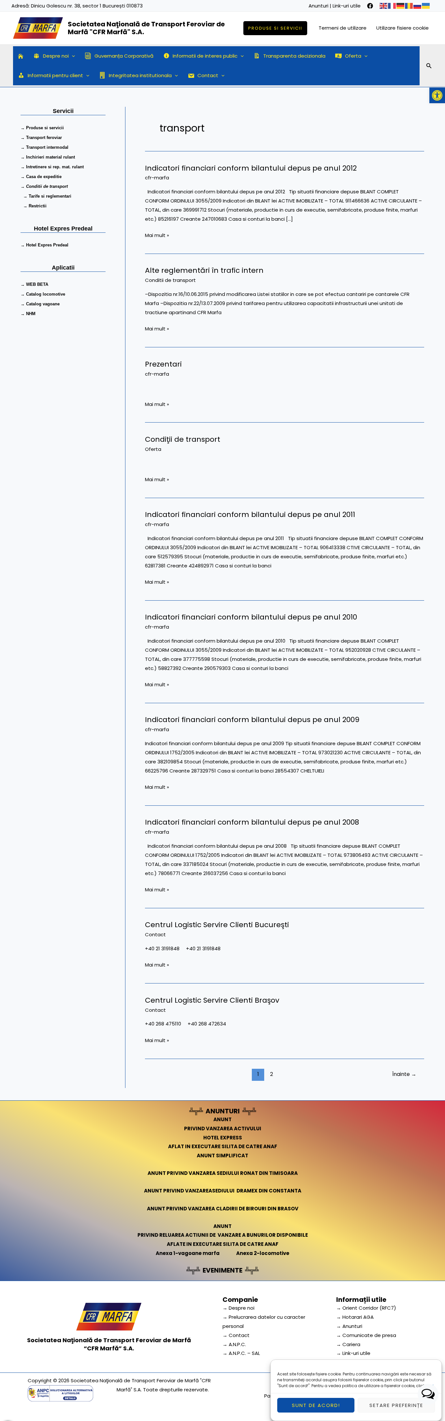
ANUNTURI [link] (223, 1111)
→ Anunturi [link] (349, 1326)
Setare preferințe (396, 1405)
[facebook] (370, 6)
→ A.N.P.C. (234, 1344)
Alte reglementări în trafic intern (204, 270)
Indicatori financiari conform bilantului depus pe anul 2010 (251, 617)
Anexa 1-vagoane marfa (188, 1253)
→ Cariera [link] (348, 1344)
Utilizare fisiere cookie (402, 27)
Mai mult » (157, 235)
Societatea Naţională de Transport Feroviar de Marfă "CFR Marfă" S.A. (146, 28)
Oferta (353, 55)
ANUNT (222, 1119)
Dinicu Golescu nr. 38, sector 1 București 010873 (87, 5)
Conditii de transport (170, 280)
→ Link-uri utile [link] (353, 1353)
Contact (207, 75)
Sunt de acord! (316, 1405)
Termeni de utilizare (342, 27)
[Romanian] (409, 5)
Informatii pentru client (55, 75)
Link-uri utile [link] (347, 5)
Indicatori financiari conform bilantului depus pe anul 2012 (251, 168)
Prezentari (163, 364)
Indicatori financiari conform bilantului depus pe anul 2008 (252, 822)
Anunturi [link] (318, 5)
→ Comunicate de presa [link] (366, 1335)
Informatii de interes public (205, 55)
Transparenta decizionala (294, 55)
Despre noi (56, 55)
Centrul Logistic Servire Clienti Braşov (212, 1000)
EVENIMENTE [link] (222, 1270)
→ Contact (236, 1335)
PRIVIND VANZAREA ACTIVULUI (222, 1128)
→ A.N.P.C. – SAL (241, 1353)
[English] (384, 5)
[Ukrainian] (426, 5)
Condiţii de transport (182, 439)
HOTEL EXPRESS (222, 1137)
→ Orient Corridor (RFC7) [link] (366, 1307)
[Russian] (417, 5)
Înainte (404, 1074)
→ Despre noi (238, 1307)
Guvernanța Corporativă (123, 55)
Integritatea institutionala (140, 75)
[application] (72, 56)
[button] (437, 95)
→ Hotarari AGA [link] (355, 1317)
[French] (392, 5)
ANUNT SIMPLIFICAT (222, 1155)
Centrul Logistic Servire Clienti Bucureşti (217, 925)
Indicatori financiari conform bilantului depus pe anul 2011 (250, 514)
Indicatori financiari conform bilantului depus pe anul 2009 (252, 720)
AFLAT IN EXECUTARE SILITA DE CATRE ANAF (222, 1146)
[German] (400, 5)
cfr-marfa (157, 177)
